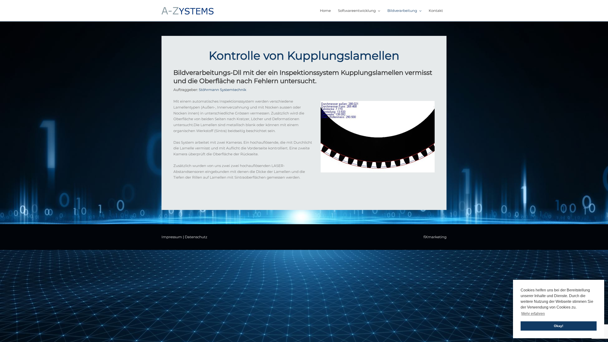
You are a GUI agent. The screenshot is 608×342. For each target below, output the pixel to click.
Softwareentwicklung (357, 10)
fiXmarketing (434, 237)
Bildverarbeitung (402, 10)
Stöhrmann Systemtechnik (222, 89)
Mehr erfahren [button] (533, 314)
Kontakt (436, 10)
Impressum (172, 237)
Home (325, 10)
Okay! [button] (558, 326)
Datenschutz (196, 237)
